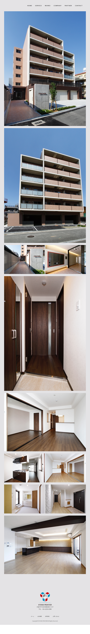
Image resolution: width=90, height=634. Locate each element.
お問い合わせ (56, 616)
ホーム (32, 616)
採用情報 (47, 616)
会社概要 (40, 616)
